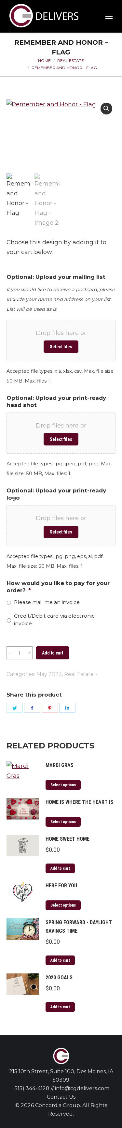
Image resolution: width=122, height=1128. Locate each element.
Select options (63, 785)
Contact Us (61, 1097)
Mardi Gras (60, 765)
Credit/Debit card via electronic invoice (54, 620)
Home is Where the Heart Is (79, 802)
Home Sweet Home (67, 839)
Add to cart (52, 652)
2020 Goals (59, 977)
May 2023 (49, 674)
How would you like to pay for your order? (58, 587)
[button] (106, 108)
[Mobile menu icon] (108, 16)
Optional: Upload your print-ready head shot (56, 401)
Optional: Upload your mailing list (56, 277)
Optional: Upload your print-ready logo (56, 494)
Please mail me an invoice (47, 602)
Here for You (61, 885)
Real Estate (79, 674)
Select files (61, 346)
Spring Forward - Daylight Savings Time (79, 926)
